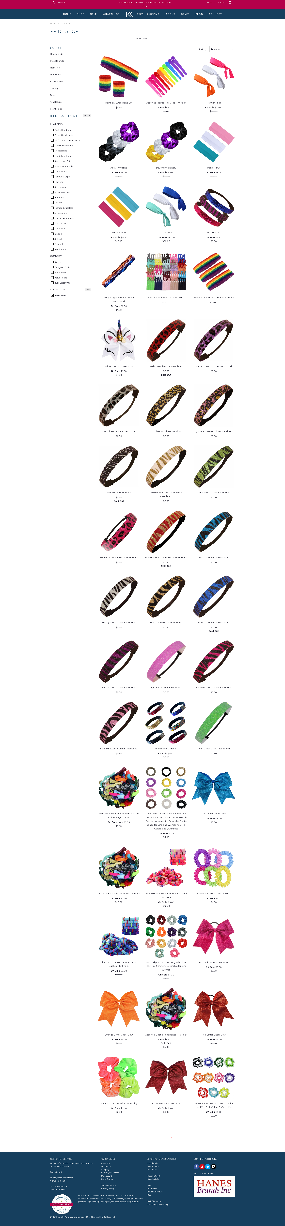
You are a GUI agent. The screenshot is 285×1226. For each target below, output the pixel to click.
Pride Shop (60, 295)
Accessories (56, 81)
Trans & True (214, 167)
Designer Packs (62, 267)
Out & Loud (166, 232)
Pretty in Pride (213, 102)
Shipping (105, 1169)
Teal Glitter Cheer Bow (214, 813)
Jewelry (54, 88)
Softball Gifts (61, 223)
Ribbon (58, 234)
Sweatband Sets (62, 161)
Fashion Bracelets (63, 208)
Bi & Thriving (213, 232)
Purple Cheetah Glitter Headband (213, 366)
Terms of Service (108, 1185)
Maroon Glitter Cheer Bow (166, 1103)
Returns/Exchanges (110, 1172)
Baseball (58, 244)
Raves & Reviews (154, 1191)
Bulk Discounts (62, 282)
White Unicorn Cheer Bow (119, 366)
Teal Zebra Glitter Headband (213, 557)
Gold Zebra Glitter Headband (166, 622)
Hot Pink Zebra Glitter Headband (214, 687)
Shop (80, 14)
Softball (58, 239)
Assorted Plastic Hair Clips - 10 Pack (166, 102)
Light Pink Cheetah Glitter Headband (214, 431)
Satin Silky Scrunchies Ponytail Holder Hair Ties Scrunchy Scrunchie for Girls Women (166, 966)
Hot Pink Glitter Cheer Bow (213, 962)
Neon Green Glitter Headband (213, 748)
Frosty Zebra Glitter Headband (119, 622)
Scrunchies (60, 187)
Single (57, 262)
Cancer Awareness (64, 218)
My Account (106, 1176)
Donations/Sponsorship (157, 1204)
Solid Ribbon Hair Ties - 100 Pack (166, 297)
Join (222, 2)
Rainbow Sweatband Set (118, 102)
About (170, 14)
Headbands (56, 53)
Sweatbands (57, 60)
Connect (215, 14)
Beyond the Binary (166, 167)
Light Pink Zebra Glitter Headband (118, 748)
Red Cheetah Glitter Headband (166, 366)
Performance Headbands (67, 140)
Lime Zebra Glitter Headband (214, 492)
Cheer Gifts (60, 228)
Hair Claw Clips (62, 176)
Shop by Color (153, 1179)
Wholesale (56, 101)
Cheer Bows (60, 171)
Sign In (211, 2)
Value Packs (60, 277)
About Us (105, 1163)
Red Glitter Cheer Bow (214, 1034)
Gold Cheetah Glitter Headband (166, 431)
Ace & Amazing (119, 167)
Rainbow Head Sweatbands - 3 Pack (214, 297)
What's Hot (111, 14)
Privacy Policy (107, 1188)
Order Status (107, 1179)
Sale (93, 14)
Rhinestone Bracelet (166, 748)
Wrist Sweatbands (63, 166)
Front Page (56, 108)
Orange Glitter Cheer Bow (119, 1034)
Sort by (202, 49)
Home (67, 14)
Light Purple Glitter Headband (166, 687)
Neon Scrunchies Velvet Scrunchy (119, 1103)
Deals (53, 95)
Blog (199, 14)
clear (88, 289)
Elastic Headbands (63, 130)
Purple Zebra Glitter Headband (119, 687)
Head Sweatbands (63, 156)
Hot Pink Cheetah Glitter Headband (119, 557)
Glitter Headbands (63, 135)
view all (87, 115)
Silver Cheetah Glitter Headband (118, 431)
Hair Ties (55, 67)
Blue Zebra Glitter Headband (213, 622)
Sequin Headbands (64, 145)
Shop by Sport (153, 1176)
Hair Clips (59, 197)
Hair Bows (55, 74)
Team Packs (60, 272)
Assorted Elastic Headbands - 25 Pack (119, 893)
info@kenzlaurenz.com (63, 1177)
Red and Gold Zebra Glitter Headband (166, 557)
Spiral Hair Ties (62, 192)
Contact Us (106, 1166)
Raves (185, 14)
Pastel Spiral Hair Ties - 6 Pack (213, 893)
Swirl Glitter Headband (119, 492)
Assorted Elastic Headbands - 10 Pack (166, 1034)
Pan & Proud (119, 232)
